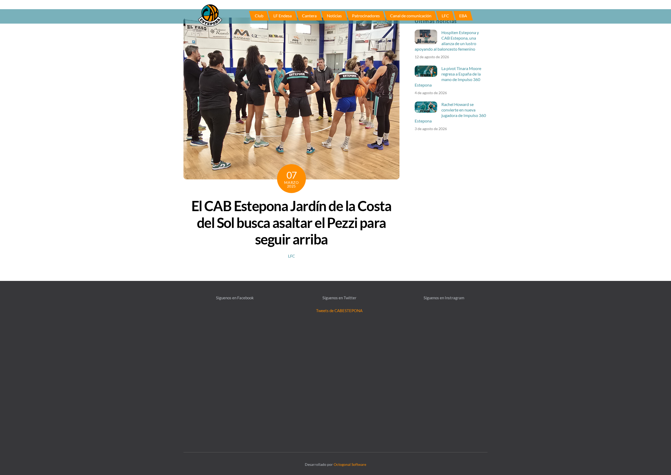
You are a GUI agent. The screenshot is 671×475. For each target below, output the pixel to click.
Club (259, 15)
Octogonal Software (350, 464)
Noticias (334, 15)
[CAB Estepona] (210, 15)
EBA (463, 15)
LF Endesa (282, 15)
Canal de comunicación (410, 15)
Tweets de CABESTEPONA (339, 310)
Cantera (309, 15)
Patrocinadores (366, 15)
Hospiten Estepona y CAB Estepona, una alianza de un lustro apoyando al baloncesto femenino (447, 40)
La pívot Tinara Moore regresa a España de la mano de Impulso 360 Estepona (448, 76)
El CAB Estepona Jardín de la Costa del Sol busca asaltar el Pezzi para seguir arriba (291, 222)
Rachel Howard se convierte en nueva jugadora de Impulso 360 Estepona (450, 112)
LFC (445, 15)
